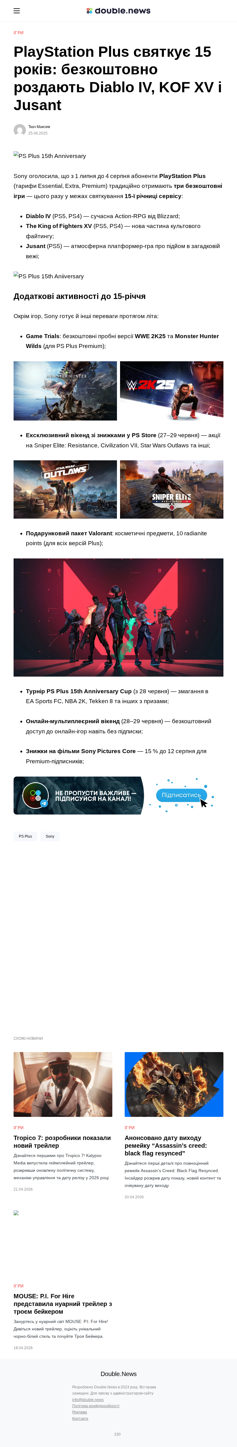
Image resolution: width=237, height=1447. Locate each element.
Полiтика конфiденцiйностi (95, 1406)
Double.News (119, 1373)
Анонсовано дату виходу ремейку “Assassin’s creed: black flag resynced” (166, 1145)
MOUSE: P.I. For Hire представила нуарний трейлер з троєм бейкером (63, 1304)
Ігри (18, 32)
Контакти (80, 1418)
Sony (50, 836)
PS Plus (25, 836)
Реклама (79, 1412)
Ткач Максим (39, 127)
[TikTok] (126, 1434)
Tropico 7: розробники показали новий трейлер (62, 1141)
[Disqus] (118, 936)
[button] (17, 10)
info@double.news (88, 1400)
